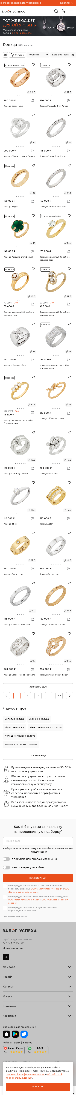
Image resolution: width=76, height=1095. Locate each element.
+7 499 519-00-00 (13, 943)
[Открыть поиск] (56, 11)
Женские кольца (39, 719)
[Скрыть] (72, 3)
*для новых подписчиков (15, 917)
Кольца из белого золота (20, 736)
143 (59, 695)
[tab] (16, 146)
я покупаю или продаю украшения (34, 859)
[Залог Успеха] (13, 11)
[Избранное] (33, 64)
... (49, 695)
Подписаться (38, 878)
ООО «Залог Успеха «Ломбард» (46, 889)
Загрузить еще (38, 687)
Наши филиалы (13, 948)
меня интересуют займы (28, 867)
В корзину (68, 100)
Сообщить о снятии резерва (31, 99)
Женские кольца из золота (46, 727)
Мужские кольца (14, 727)
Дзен (6, 957)
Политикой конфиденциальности (25, 1074)
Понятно (38, 1086)
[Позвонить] (63, 10)
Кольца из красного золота (21, 744)
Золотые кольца (14, 719)
